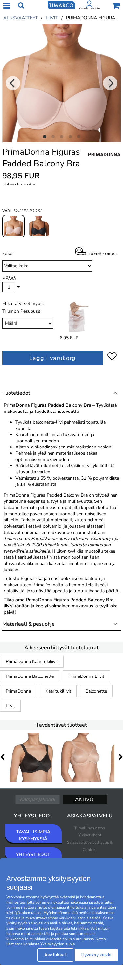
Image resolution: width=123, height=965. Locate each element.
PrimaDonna (18, 691)
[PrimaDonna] (104, 161)
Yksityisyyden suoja (57, 944)
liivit (52, 18)
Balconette (96, 691)
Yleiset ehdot (89, 835)
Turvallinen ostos (89, 828)
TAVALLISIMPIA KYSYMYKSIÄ (33, 835)
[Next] (110, 83)
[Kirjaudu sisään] (89, 5)
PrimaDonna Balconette (30, 676)
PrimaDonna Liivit (86, 676)
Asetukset (55, 954)
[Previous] (13, 83)
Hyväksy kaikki (96, 954)
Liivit (10, 706)
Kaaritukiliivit (58, 691)
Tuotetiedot (16, 392)
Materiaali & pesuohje (28, 624)
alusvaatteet (20, 18)
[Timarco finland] (61, 5)
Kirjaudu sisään (89, 8)
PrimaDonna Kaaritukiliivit (32, 661)
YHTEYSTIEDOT (33, 854)
